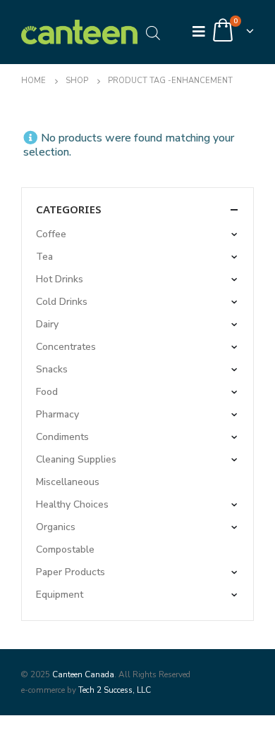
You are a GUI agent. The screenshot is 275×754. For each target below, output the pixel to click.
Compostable (65, 549)
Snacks (52, 369)
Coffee (51, 234)
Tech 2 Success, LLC (114, 690)
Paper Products (70, 572)
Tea (44, 256)
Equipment (59, 594)
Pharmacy (57, 414)
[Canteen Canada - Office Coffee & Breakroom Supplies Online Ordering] (79, 32)
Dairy (47, 324)
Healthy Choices (72, 504)
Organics (55, 527)
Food (47, 391)
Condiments (62, 437)
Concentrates (66, 346)
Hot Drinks (59, 279)
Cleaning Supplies (76, 459)
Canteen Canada (83, 674)
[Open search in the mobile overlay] (153, 32)
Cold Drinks (61, 301)
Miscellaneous (67, 482)
